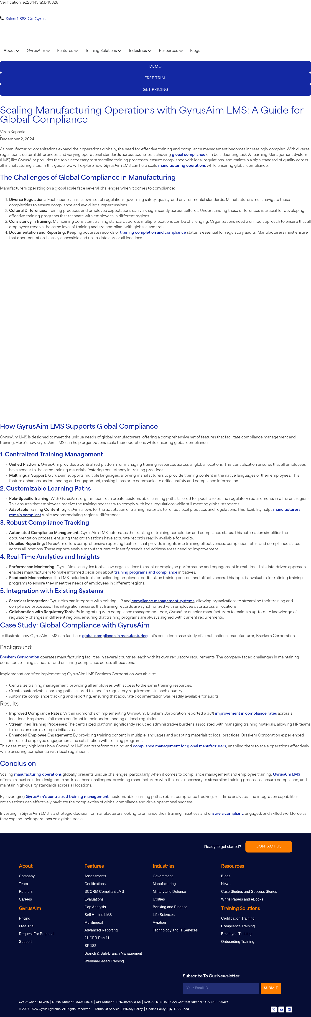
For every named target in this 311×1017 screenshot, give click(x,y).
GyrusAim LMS (286, 775)
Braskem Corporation (19, 657)
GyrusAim (30, 909)
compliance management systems (162, 601)
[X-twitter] (274, 1009)
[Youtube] (281, 1009)
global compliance (188, 155)
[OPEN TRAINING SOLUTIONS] (120, 51)
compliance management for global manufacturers (179, 746)
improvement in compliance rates (246, 714)
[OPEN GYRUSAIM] (48, 51)
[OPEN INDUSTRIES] (150, 51)
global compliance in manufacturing (115, 636)
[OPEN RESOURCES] (181, 51)
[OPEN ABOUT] (18, 51)
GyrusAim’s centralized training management (67, 797)
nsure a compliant (226, 814)
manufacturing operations (182, 166)
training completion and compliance (153, 233)
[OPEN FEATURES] (76, 51)
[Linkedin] (289, 1009)
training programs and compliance (145, 572)
